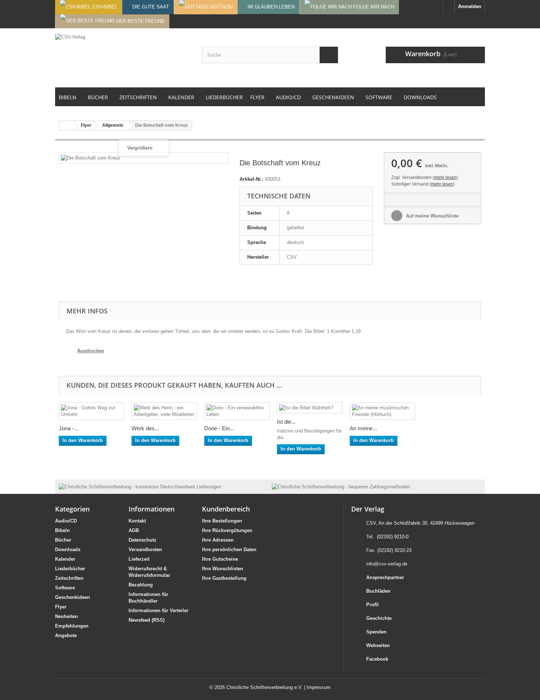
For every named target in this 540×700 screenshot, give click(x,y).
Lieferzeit (139, 559)
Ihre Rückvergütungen (227, 530)
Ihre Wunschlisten (222, 568)
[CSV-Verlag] (123, 58)
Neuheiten (66, 616)
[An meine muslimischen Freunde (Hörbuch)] (382, 411)
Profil (372, 604)
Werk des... (145, 428)
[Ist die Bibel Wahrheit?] (309, 407)
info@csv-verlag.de (386, 564)
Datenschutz (142, 540)
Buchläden (378, 591)
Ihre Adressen (218, 540)
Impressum (319, 687)
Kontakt (137, 521)
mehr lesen (445, 177)
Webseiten (378, 645)
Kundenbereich (226, 509)
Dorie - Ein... (219, 428)
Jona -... (68, 428)
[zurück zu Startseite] (66, 125)
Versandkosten (145, 549)
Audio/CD (66, 521)
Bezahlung (141, 585)
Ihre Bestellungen (222, 521)
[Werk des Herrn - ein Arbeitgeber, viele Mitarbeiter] (164, 411)
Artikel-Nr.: (251, 179)
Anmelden (469, 6)
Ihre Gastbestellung (224, 578)
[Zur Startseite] (448, 6)
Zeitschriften (69, 578)
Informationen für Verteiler (158, 610)
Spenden (376, 632)
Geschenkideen (72, 597)
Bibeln (62, 530)
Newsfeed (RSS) (147, 620)
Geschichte (379, 618)
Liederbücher (70, 568)
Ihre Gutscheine (220, 559)
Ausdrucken (90, 350)
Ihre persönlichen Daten (229, 549)
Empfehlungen (72, 626)
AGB (134, 530)
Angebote (66, 635)
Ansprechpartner (385, 577)
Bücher (63, 540)
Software (65, 587)
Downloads (67, 549)
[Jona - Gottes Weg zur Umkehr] (91, 411)
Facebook (377, 659)
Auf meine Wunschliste (431, 216)
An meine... (363, 428)
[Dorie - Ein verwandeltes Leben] (237, 411)
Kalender (65, 559)
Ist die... (286, 422)
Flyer (60, 607)
